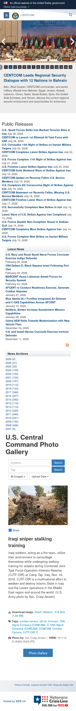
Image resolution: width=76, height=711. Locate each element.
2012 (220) (12, 410)
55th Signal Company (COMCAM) (38, 623)
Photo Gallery (38, 653)
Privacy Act (57, 685)
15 (70, 67)
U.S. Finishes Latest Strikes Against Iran (27, 166)
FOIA (49, 685)
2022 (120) (12, 374)
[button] (17, 7)
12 (57, 67)
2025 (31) (11, 363)
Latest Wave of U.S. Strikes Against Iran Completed (34, 214)
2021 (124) (12, 377)
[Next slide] (72, 41)
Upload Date (39, 476)
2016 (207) (12, 396)
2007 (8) (10, 429)
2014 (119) (12, 403)
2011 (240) (12, 414)
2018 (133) (12, 388)
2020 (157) (12, 381)
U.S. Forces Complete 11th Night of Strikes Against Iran (37, 159)
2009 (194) (12, 421)
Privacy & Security (22, 685)
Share (15, 530)
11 (52, 67)
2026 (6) (10, 359)
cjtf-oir (42, 621)
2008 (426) (12, 425)
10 (47, 67)
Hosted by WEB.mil (14, 701)
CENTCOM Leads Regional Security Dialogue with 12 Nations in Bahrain (35, 77)
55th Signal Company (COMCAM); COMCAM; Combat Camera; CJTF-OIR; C (37, 628)
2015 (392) (12, 399)
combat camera (29, 621)
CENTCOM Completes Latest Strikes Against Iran (32, 152)
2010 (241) (12, 418)
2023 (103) (12, 370)
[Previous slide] (3, 41)
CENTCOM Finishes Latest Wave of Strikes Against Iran (37, 200)
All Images (17, 476)
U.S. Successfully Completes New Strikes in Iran (32, 207)
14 (66, 67)
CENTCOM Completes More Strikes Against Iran (32, 229)
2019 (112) (12, 385)
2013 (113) (12, 407)
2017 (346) (12, 392)
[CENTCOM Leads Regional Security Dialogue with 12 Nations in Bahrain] (38, 41)
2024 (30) (11, 366)
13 (61, 67)
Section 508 (68, 685)
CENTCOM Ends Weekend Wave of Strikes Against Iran (36, 170)
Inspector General (38, 685)
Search (58, 462)
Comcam (53, 621)
